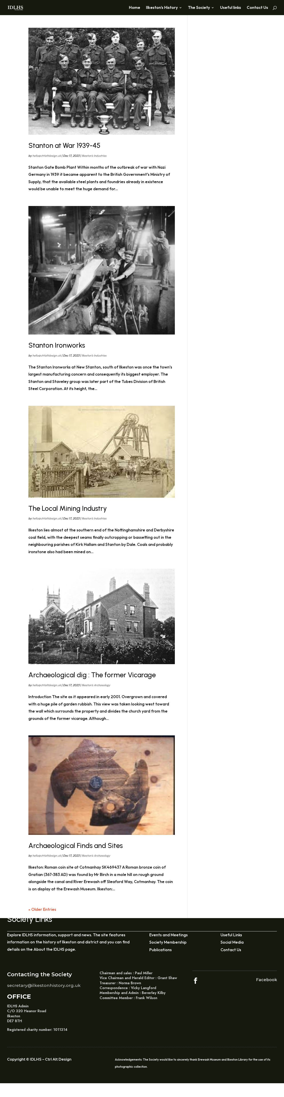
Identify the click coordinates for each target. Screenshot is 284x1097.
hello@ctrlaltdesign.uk (46, 155)
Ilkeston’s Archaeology (96, 685)
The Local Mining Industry (67, 508)
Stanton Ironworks (56, 345)
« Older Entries (42, 909)
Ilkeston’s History (162, 8)
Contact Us (257, 8)
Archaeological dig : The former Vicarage (92, 675)
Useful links (230, 8)
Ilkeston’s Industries (94, 155)
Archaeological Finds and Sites (75, 845)
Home (134, 8)
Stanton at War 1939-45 (64, 145)
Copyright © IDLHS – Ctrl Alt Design (39, 1059)
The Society (199, 8)
